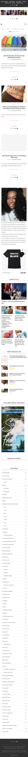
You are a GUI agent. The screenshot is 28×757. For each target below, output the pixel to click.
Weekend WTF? (15, 722)
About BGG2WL (4, 1)
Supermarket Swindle (15, 684)
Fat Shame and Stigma (15, 591)
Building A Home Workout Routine (15, 504)
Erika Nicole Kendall (16, 59)
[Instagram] (14, 5)
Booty (15, 516)
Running (15, 572)
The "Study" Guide (15, 694)
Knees (15, 482)
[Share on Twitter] (14, 79)
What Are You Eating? (15, 728)
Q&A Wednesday (15, 656)
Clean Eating (17, 746)
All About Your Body (15, 479)
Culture (23, 746)
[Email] (16, 5)
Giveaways (15, 613)
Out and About (15, 650)
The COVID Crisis (15, 697)
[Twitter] (12, 5)
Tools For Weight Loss (15, 713)
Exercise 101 (15, 566)
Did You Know (15, 557)
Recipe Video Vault (15, 672)
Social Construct (15, 678)
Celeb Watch (15, 529)
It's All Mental (15, 635)
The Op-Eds (15, 703)
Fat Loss (15, 569)
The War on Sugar (15, 709)
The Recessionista (15, 706)
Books (15, 501)
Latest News (15, 638)
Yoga (15, 525)
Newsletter (8, 3)
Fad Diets (15, 578)
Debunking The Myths (15, 554)
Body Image (15, 491)
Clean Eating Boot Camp (15, 538)
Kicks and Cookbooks (15, 585)
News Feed (15, 647)
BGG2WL (15, 494)
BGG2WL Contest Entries (15, 669)
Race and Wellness (15, 663)
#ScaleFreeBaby (15, 472)
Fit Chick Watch (15, 594)
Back (15, 513)
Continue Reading (14, 71)
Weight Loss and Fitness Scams (15, 725)
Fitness (14, 748)
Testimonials (15, 691)
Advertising (12, 1)
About (8, 746)
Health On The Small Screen (15, 622)
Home (2, 29)
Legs (15, 522)
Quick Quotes (15, 660)
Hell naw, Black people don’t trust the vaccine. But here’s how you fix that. (20, 343)
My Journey (15, 641)
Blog (22, 748)
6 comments (14, 77)
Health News (15, 619)
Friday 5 (15, 607)
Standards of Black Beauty (15, 681)
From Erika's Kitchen (15, 610)
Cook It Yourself (15, 547)
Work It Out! (15, 731)
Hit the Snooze (15, 628)
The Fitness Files (15, 700)
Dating (18, 748)
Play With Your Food (15, 653)
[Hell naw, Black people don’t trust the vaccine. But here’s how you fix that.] (21, 334)
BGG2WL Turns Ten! (15, 497)
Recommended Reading (15, 675)
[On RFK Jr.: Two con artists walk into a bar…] (14, 291)
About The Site (15, 476)
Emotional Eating (15, 563)
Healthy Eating (15, 625)
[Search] (26, 24)
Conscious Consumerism (15, 544)
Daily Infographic (15, 550)
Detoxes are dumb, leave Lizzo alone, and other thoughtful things (7, 342)
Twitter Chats (15, 716)
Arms (15, 510)
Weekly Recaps (15, 644)
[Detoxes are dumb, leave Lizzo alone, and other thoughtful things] (7, 334)
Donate (24, 1)
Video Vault (15, 719)
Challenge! (15, 532)
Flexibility (15, 600)
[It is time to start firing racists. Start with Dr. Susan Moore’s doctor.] (21, 310)
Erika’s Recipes (8, 748)
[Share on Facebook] (12, 79)
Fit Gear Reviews (15, 597)
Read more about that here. (11, 236)
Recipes (15, 666)
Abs (15, 507)
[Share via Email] (17, 79)
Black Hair (15, 488)
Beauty (15, 485)
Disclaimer (18, 1)
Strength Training (15, 575)
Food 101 (15, 603)
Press (13, 3)
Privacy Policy (19, 3)
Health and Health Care (15, 616)
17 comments (14, 126)
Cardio (15, 519)
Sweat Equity (15, 688)
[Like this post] (10, 79)
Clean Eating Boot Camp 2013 (15, 541)
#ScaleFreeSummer (15, 535)
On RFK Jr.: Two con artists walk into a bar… (13, 302)
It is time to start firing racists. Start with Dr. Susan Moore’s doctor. (20, 318)
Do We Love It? (15, 560)
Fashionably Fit (15, 582)
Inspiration (15, 632)
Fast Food (15, 588)
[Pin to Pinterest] (15, 79)
